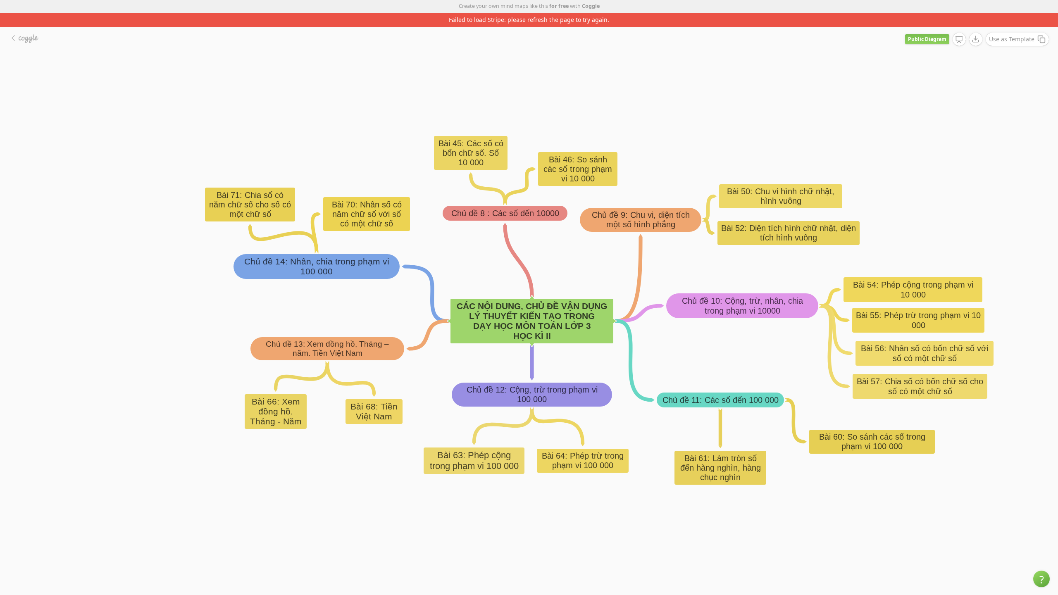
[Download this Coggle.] (975, 39)
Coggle (591, 6)
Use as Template (1011, 39)
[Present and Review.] (959, 39)
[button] (1041, 579)
